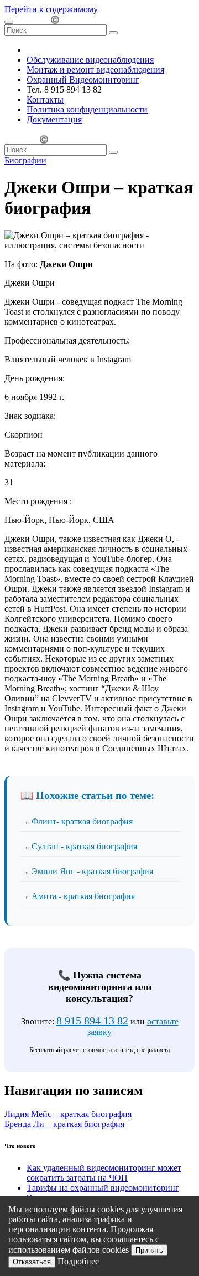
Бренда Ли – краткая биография (64, 1124)
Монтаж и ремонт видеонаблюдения (95, 69)
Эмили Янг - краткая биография (92, 871)
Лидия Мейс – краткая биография (68, 1114)
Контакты (45, 99)
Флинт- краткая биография (82, 821)
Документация (54, 119)
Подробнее (78, 1261)
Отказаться (32, 1262)
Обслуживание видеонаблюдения (90, 59)
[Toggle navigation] (8, 22)
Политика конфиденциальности (87, 109)
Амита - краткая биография (83, 896)
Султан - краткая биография (84, 846)
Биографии (25, 160)
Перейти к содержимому (51, 9)
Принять (149, 1250)
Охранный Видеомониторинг (83, 79)
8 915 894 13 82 (92, 1020)
